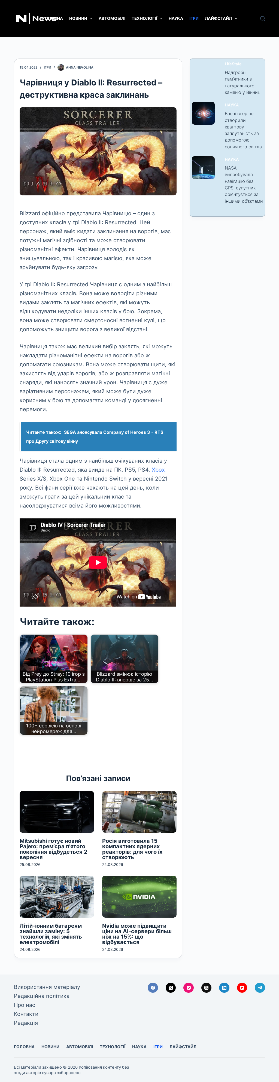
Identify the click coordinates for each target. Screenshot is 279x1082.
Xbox (158, 469)
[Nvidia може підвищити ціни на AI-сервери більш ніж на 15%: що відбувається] (139, 896)
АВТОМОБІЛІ (112, 18)
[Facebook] (153, 988)
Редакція (26, 1023)
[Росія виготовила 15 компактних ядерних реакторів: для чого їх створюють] (139, 812)
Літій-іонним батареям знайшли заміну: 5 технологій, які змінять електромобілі (51, 934)
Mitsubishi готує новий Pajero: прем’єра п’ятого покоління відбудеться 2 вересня (53, 849)
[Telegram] (260, 988)
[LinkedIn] (224, 988)
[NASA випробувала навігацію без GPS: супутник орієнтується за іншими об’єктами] (203, 167)
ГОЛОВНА (52, 18)
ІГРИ (194, 18)
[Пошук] (262, 18)
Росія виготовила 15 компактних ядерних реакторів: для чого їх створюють (132, 849)
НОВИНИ (78, 18)
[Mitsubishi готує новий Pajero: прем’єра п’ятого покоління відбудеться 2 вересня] (57, 812)
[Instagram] (188, 988)
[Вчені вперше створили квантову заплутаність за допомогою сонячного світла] (203, 113)
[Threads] (206, 988)
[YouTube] (242, 988)
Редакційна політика (41, 996)
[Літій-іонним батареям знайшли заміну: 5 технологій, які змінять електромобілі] (57, 896)
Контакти (26, 1014)
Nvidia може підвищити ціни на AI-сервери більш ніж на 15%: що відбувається (137, 934)
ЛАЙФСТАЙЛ (218, 18)
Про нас (24, 1005)
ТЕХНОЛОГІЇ (144, 18)
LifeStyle (233, 64)
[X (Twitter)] (171, 988)
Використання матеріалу (47, 987)
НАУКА (176, 18)
